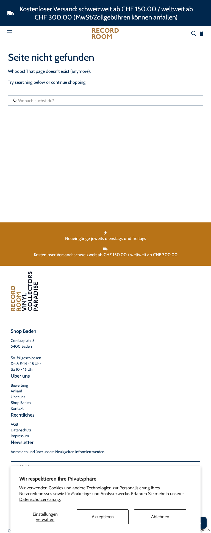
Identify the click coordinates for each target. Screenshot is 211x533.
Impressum (20, 435)
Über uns (18, 396)
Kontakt (17, 408)
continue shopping (68, 82)
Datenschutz (21, 430)
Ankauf (16, 391)
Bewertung (19, 385)
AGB (14, 424)
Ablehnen (160, 516)
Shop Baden (21, 402)
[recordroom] (105, 33)
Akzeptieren (103, 516)
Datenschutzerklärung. (40, 499)
